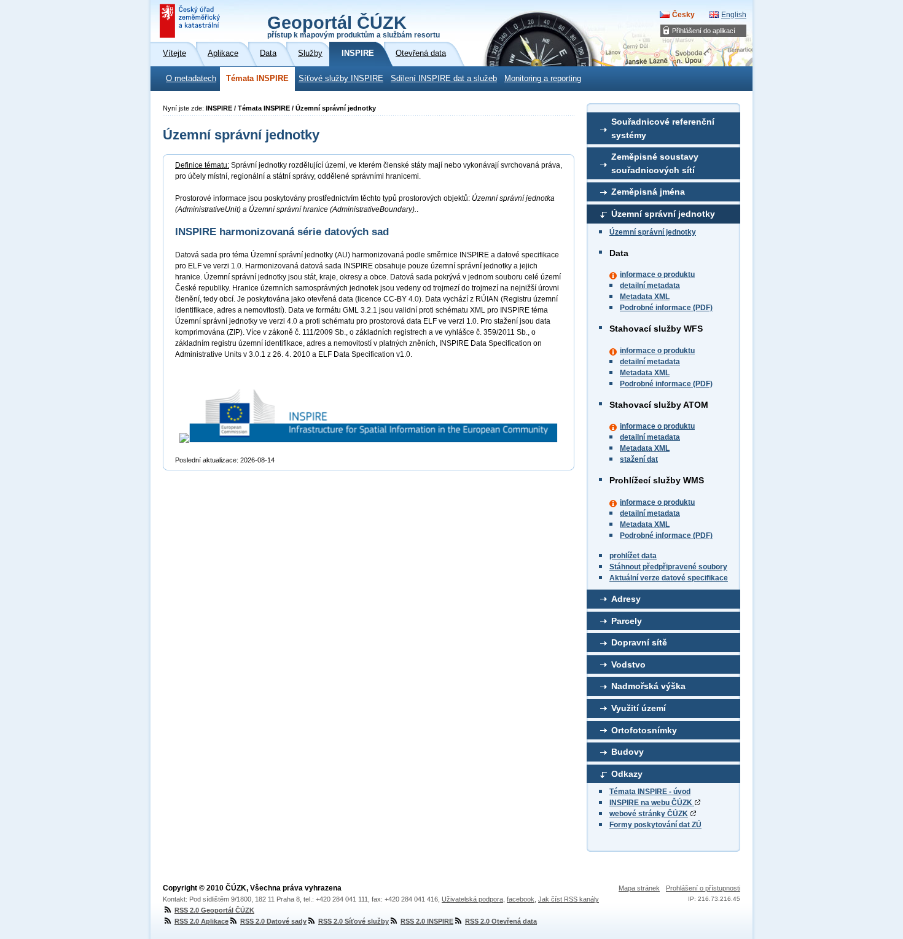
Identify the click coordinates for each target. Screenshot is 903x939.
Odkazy (627, 774)
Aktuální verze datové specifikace (668, 578)
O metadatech (191, 78)
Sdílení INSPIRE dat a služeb (444, 78)
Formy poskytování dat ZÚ (655, 824)
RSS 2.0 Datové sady (273, 921)
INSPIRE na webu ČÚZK (651, 802)
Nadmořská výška (648, 686)
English (733, 14)
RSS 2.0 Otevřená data (501, 921)
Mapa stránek (639, 888)
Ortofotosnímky (644, 730)
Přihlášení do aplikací (703, 30)
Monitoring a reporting (542, 78)
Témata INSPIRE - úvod (649, 791)
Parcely (626, 621)
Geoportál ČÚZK (353, 26)
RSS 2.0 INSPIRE (427, 921)
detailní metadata (650, 285)
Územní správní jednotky (663, 214)
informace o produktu (657, 274)
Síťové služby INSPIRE (341, 78)
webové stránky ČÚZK (648, 813)
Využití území (638, 708)
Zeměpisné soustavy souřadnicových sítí (654, 163)
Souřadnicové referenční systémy (662, 128)
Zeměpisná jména (648, 192)
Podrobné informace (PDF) (666, 307)
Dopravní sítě (639, 642)
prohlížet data (633, 555)
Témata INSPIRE (257, 78)
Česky (683, 14)
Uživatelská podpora (472, 899)
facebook (520, 899)
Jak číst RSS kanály (568, 899)
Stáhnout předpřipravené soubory (668, 567)
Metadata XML (645, 296)
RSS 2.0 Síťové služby (353, 921)
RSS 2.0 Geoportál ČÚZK (214, 910)
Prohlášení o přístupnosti (703, 888)
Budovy (627, 752)
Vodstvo (628, 664)
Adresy (626, 599)
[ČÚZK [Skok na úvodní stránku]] (191, 21)
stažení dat (639, 459)
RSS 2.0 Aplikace (201, 921)
